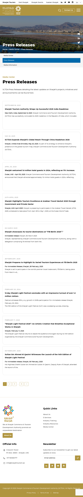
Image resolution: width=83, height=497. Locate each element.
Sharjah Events (37, 2)
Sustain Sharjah (52, 2)
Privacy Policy (31, 492)
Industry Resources (50, 424)
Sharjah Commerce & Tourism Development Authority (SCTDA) (41, 488)
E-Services (47, 417)
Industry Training (50, 421)
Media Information (10, 65)
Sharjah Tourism (9, 2)
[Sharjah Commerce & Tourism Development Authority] (12, 10)
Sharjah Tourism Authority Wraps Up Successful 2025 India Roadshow (37, 109)
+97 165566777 (11, 458)
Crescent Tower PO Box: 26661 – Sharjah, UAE (17, 451)
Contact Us (68, 10)
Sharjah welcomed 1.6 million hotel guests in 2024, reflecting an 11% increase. (40, 170)
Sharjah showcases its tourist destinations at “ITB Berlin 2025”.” (34, 232)
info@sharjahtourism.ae (15, 463)
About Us (7, 435)
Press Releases (9, 60)
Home (5, 49)
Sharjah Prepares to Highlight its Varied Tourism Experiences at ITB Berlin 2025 (41, 262)
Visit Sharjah (23, 2)
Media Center (14, 49)
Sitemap (56, 492)
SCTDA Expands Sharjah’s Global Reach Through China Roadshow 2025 (37, 140)
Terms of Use (44, 492)
